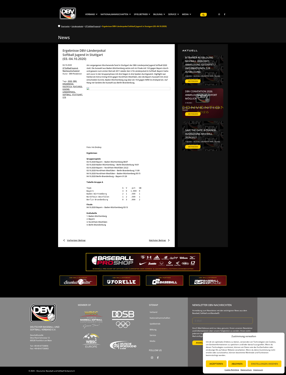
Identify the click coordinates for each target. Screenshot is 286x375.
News (212, 76)
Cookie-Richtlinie (232, 370)
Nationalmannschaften (160, 318)
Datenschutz (246, 370)
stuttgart (77, 94)
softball (67, 94)
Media (152, 341)
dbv (75, 81)
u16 (64, 97)
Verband (153, 312)
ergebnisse (68, 84)
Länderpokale (77, 26)
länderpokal (69, 92)
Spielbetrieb (155, 324)
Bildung (197, 76)
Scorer (217, 108)
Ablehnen (237, 363)
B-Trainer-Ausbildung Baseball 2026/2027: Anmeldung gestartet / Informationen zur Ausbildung (200, 65)
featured (78, 86)
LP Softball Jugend (92, 26)
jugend (66, 89)
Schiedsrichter (208, 108)
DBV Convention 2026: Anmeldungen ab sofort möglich (201, 95)
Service (153, 335)
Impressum (258, 370)
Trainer (217, 76)
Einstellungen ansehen (264, 363)
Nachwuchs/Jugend (71, 70)
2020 (70, 81)
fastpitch (67, 86)
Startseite (65, 26)
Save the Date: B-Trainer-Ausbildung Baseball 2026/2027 (200, 134)
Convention (205, 76)
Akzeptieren (216, 363)
